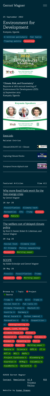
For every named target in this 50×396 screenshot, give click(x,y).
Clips (8, 345)
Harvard (26, 366)
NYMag (23, 362)
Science (22, 349)
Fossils (8, 274)
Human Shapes (23, 390)
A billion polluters (15, 37)
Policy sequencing (30, 248)
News (20, 345)
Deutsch (33, 308)
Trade (38, 300)
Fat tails (35, 37)
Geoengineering (19, 325)
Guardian (10, 362)
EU (27, 300)
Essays (39, 212)
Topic (21, 292)
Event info (8, 135)
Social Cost (10, 244)
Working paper (25, 252)
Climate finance (14, 308)
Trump (30, 212)
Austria (9, 312)
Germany (23, 312)
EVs (21, 212)
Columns (40, 337)
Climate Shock (13, 333)
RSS (45, 380)
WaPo (25, 353)
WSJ (16, 353)
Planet (30, 333)
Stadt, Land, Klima (16, 329)
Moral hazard (12, 316)
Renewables (10, 212)
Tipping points (12, 41)
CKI (6, 216)
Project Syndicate (15, 357)
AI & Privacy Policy (31, 382)
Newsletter (19, 380)
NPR (33, 349)
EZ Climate (10, 248)
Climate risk (28, 244)
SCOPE (7, 260)
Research (9, 252)
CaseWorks (10, 366)
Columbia (36, 362)
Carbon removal (33, 316)
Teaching (25, 337)
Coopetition (38, 320)
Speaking (29, 41)
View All (42, 183)
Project (32, 292)
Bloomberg (36, 357)
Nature (14, 216)
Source (9, 295)
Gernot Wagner (14, 5)
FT (42, 349)
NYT (7, 353)
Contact (7, 380)
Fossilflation (12, 208)
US (19, 300)
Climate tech (30, 208)
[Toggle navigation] (45, 5)
